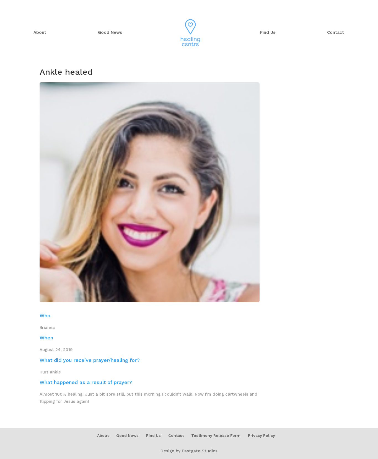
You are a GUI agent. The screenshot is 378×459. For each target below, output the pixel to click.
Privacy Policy (261, 435)
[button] (366, 451)
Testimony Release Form (215, 435)
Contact (335, 32)
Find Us (267, 32)
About (39, 32)
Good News (110, 32)
